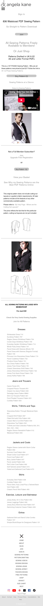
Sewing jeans (21, 566)
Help (21, 586)
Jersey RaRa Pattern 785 (16, 375)
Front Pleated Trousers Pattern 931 (19, 398)
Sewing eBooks (21, 563)
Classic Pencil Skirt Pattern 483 (18, 489)
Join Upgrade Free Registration (21, 156)
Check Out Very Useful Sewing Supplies (21, 317)
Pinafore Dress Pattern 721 (16, 361)
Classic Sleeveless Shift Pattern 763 (20, 368)
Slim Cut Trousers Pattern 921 (17, 396)
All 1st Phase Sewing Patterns (12, 71)
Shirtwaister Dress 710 (15, 334)
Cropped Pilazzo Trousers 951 (18, 388)
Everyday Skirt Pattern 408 (16, 480)
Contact (9, 597)
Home (21, 540)
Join (21, 549)
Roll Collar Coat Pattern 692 (17, 464)
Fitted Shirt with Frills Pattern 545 (18, 418)
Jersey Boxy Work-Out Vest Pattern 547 (21, 504)
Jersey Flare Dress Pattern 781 (18, 366)
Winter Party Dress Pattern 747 (18, 346)
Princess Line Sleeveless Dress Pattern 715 (22, 356)
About (21, 543)
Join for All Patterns (21, 321)
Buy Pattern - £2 (21, 169)
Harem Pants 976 (13, 386)
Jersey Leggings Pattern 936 (17, 502)
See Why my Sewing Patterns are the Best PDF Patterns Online (21, 183)
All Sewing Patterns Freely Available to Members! (22, 44)
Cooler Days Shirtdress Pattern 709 (19, 342)
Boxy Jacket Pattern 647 (15, 459)
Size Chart (21, 583)
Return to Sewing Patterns (21, 88)
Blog (22, 546)
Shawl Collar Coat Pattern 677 (18, 454)
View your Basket (21, 177)
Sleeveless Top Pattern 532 (17, 423)
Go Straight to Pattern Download (21, 26)
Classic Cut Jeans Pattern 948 (17, 391)
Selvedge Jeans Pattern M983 (17, 393)
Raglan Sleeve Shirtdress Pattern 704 (20, 339)
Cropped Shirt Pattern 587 (16, 416)
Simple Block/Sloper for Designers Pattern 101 (23, 522)
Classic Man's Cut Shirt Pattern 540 (19, 421)
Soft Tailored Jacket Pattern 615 (18, 467)
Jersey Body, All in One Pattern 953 (19, 500)
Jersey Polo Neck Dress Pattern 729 (20, 373)
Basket (21, 580)
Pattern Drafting (21, 557)
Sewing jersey (22, 569)
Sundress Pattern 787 (14, 337)
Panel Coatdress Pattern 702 (17, 358)
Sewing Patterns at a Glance (21, 82)
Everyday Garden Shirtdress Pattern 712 (21, 344)
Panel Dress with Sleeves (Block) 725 (20, 349)
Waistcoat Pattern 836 (14, 433)
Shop (22, 578)
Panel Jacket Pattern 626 (16, 462)
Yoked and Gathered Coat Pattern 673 (20, 469)
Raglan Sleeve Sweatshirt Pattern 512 (20, 430)
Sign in (21, 552)
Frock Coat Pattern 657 (15, 457)
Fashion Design (21, 572)
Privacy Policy (22, 597)
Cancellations (32, 597)
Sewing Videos (21, 560)
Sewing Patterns (21, 555)
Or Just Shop (22, 51)
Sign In (21, 14)
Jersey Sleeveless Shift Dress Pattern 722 (22, 371)
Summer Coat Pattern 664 (16, 452)
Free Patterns (22, 575)
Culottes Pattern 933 (14, 400)
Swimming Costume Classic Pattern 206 (21, 507)
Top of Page (21, 593)
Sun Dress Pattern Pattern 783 (18, 363)
